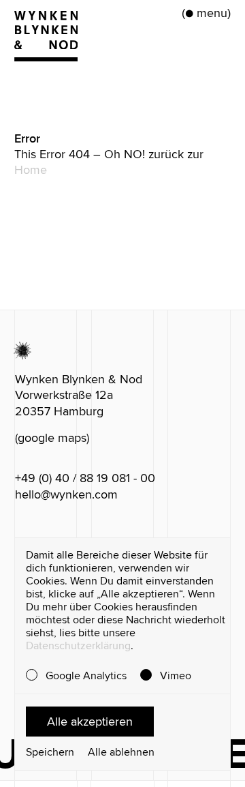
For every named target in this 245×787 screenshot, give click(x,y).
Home (30, 169)
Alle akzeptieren (90, 721)
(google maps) (52, 437)
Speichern (50, 752)
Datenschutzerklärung (78, 646)
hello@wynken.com (66, 494)
